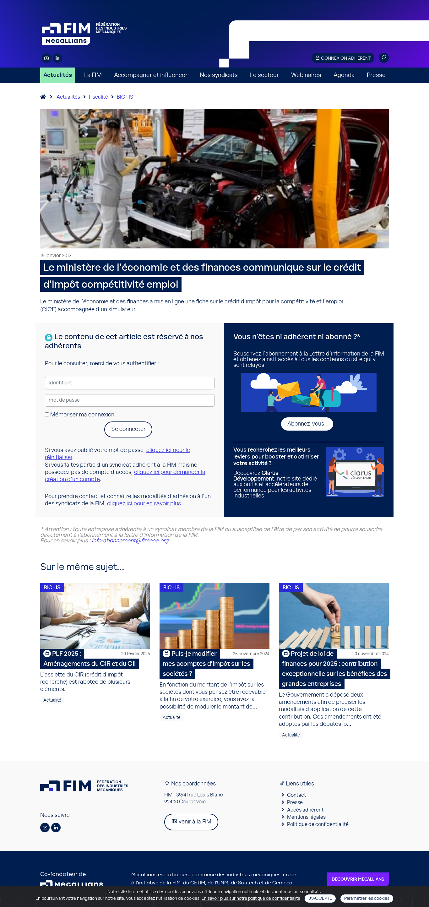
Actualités (57, 75)
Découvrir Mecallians (358, 879)
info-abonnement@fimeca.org (130, 541)
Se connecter (128, 429)
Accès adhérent (305, 809)
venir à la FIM (194, 822)
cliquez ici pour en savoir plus (144, 504)
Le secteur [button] (264, 75)
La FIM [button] (93, 75)
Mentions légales (306, 817)
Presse (376, 75)
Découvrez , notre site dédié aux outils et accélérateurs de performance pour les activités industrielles (276, 473)
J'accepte (320, 898)
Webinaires (306, 75)
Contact (296, 795)
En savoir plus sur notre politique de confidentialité (251, 898)
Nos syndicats (219, 75)
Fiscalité (98, 97)
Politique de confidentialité (318, 824)
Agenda (344, 75)
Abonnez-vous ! (307, 424)
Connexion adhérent (345, 58)
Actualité (52, 700)
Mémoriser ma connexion (81, 415)
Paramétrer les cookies (366, 898)
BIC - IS (125, 97)
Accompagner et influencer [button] (150, 75)
